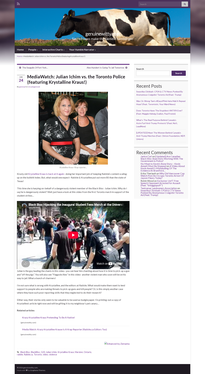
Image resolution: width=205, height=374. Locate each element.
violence (53, 354)
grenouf (22, 87)
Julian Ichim (51, 352)
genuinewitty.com (102, 34)
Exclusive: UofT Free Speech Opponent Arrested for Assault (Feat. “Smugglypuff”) (160, 183)
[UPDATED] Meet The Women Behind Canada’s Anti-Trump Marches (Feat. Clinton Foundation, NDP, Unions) (160, 135)
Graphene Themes (37, 370)
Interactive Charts (52, 49)
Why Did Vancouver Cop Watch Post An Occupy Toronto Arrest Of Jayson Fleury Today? (163, 175)
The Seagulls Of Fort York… (35, 67)
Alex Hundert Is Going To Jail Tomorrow (105, 67)
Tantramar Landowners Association (159, 188)
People (32, 49)
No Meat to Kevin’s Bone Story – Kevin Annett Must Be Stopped (160, 164)
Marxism (79, 352)
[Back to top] (198, 367)
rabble (20, 354)
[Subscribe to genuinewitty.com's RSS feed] (18, 3)
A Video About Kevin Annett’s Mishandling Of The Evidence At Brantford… (163, 168)
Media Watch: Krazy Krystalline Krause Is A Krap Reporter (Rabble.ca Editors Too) (64, 329)
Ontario (87, 352)
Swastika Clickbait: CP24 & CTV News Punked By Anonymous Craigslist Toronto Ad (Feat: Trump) (162, 192)
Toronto (38, 354)
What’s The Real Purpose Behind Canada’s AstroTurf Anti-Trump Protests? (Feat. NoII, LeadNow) (157, 123)
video (45, 354)
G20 (43, 352)
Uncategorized (34, 87)
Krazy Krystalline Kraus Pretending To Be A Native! (48, 317)
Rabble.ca (28, 354)
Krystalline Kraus (66, 352)
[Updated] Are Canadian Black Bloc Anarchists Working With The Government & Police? (162, 158)
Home (20, 49)
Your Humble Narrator (82, 49)
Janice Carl (146, 156)
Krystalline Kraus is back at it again (46, 173)
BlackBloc (35, 352)
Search (140, 68)
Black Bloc (25, 352)
